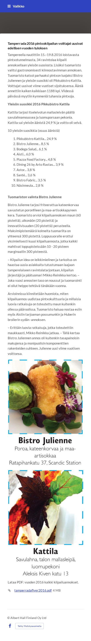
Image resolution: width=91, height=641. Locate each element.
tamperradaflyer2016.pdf (33, 590)
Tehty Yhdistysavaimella (29, 626)
